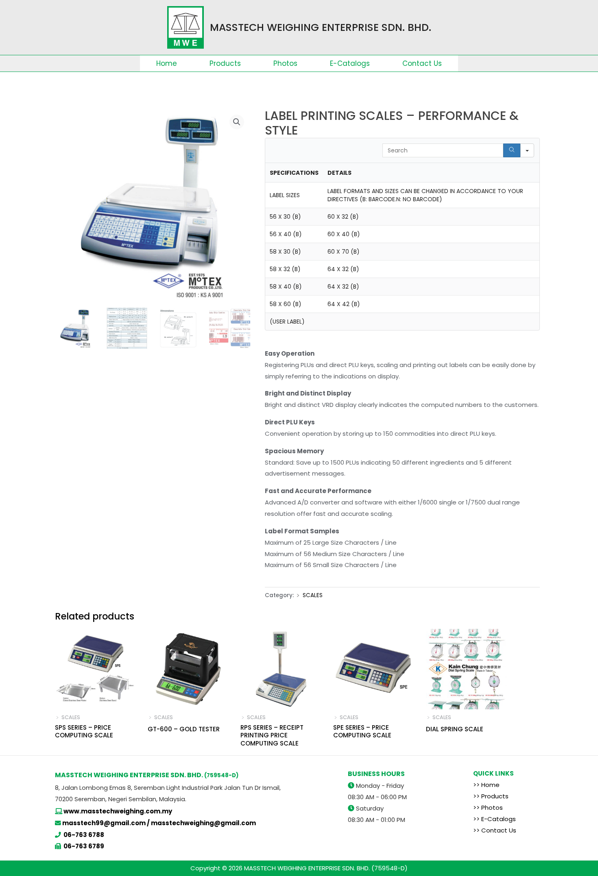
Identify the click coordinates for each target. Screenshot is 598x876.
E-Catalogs (350, 63)
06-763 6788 (83, 834)
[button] (236, 122)
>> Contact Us (494, 830)
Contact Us (422, 63)
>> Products (491, 796)
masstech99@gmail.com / (106, 823)
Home (166, 63)
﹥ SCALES (309, 595)
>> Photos (488, 807)
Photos (285, 63)
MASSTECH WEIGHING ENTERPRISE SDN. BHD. (320, 27)
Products (225, 63)
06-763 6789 (83, 846)
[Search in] (527, 150)
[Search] (511, 150)
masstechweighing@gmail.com (203, 823)
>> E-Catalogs (494, 819)
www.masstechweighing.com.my (117, 811)
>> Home (486, 784)
